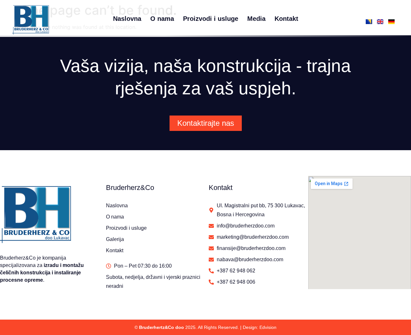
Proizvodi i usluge (210, 18)
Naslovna (127, 18)
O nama (162, 18)
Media (256, 18)
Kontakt (286, 18)
